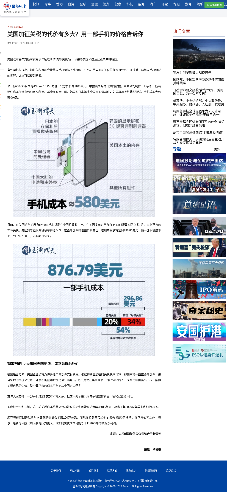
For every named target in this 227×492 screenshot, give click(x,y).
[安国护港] (199, 340)
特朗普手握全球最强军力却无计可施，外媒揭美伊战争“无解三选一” (197, 113)
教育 (188, 4)
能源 (141, 4)
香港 (59, 4)
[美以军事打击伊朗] (199, 276)
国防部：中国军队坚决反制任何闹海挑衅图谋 (198, 81)
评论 (165, 4)
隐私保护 (131, 470)
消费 (106, 4)
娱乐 (200, 4)
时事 (48, 4)
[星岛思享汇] (199, 170)
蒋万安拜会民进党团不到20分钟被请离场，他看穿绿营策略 (199, 123)
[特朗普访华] (199, 234)
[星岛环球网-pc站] (14, 16)
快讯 (36, 4)
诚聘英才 (93, 470)
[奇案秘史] (199, 319)
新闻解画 (19, 27)
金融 (94, 4)
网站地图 (75, 470)
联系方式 (112, 470)
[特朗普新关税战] (199, 255)
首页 (9, 27)
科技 (129, 4)
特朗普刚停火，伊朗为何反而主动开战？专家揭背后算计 (198, 141)
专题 (176, 4)
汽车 (153, 4)
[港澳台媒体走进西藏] (199, 192)
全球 (83, 4)
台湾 (71, 4)
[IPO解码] (199, 298)
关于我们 (56, 470)
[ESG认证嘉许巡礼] (199, 361)
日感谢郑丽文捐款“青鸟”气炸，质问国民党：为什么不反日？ (198, 92)
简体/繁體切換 (214, 5)
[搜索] (225, 5)
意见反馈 (171, 470)
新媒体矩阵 (151, 470)
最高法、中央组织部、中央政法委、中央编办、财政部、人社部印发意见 (198, 102)
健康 (118, 4)
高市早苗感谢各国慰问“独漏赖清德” (198, 132)
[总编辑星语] (199, 213)
